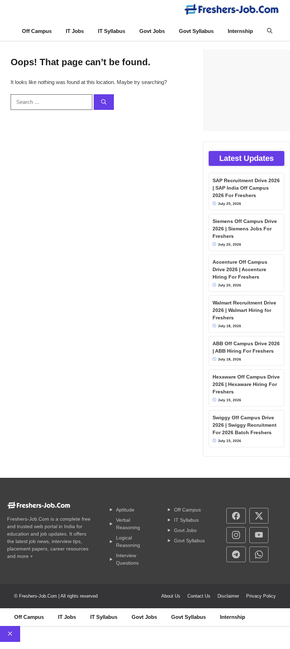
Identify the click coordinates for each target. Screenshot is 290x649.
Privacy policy (261, 596)
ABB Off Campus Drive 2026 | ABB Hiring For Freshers (246, 347)
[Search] (104, 102)
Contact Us (198, 596)
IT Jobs (75, 31)
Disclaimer (228, 596)
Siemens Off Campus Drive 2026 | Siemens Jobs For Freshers (245, 228)
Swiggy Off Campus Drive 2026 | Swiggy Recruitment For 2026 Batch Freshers (245, 425)
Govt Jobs (152, 31)
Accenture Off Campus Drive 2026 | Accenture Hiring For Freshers (240, 269)
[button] (269, 31)
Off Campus (37, 31)
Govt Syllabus (196, 31)
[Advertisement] (246, 90)
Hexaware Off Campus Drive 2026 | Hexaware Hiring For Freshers (246, 384)
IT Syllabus (111, 31)
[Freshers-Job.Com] (231, 11)
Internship (240, 31)
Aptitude (125, 510)
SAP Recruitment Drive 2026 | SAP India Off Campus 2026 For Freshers (246, 188)
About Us (170, 596)
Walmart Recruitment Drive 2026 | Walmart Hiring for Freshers (244, 310)
